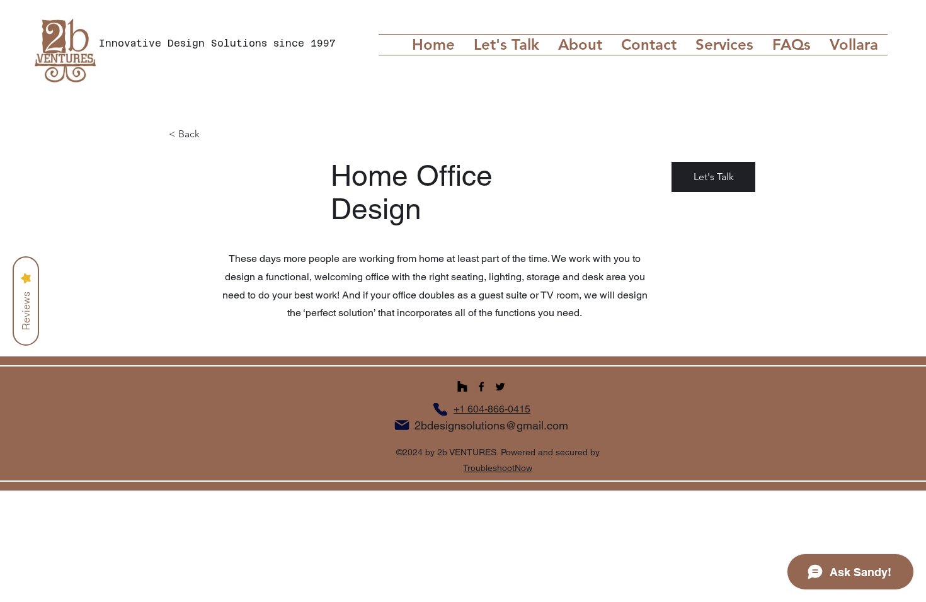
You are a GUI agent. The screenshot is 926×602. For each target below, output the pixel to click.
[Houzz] (462, 386)
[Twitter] (500, 386)
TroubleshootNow (497, 468)
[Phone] (440, 409)
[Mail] (402, 425)
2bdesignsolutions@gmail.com (491, 425)
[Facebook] (481, 386)
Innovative (133, 43)
